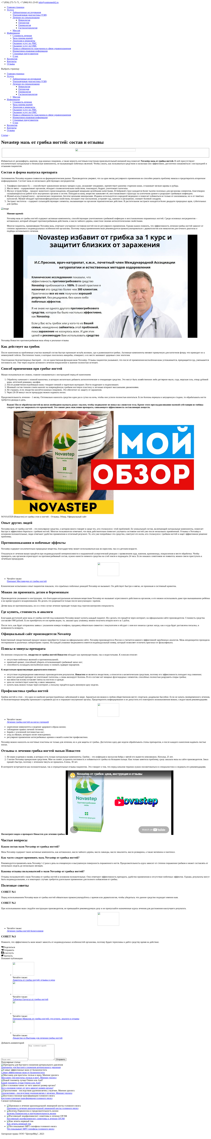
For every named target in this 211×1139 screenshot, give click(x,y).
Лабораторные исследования (27, 12)
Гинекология (24, 25)
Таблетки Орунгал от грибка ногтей (30, 999)
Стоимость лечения (22, 35)
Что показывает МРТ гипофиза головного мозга (30, 1129)
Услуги (10, 10)
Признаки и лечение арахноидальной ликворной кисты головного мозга (42, 1108)
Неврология (24, 20)
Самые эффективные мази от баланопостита (23, 1072)
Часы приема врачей (23, 38)
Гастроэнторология (27, 28)
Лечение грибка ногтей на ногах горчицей (28, 722)
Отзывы (11, 64)
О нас (15, 56)
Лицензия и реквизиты (24, 41)
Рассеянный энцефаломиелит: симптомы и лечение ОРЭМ (36, 1118)
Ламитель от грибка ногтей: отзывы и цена (34, 980)
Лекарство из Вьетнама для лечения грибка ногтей (37, 1038)
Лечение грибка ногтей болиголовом (25, 931)
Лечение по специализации (26, 17)
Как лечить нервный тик (19, 1124)
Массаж (16, 30)
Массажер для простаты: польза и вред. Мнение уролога (28, 1077)
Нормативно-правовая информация (30, 51)
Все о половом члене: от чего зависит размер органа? (27, 1088)
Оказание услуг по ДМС (25, 43)
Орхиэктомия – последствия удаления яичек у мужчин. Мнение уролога (36, 1093)
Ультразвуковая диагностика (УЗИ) (30, 15)
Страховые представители (25, 53)
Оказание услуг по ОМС (25, 46)
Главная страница (15, 7)
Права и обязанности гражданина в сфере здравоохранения (42, 48)
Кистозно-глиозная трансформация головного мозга (26, 1098)
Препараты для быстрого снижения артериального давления (31, 1067)
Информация (13, 33)
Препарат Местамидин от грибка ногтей (27, 581)
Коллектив (12, 59)
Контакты (12, 61)
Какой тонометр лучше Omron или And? (21, 1083)
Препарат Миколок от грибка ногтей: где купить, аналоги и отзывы (46, 1018)
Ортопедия (23, 22)
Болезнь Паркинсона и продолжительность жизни (31, 1113)
